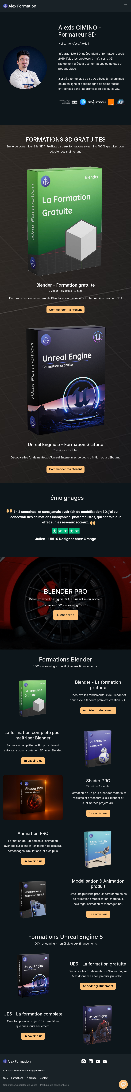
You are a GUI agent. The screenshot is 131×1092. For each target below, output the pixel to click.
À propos (32, 1078)
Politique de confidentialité (54, 1085)
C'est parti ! (65, 615)
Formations (17, 1078)
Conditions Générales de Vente (20, 1085)
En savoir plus (33, 760)
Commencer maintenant (65, 309)
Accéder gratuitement (98, 710)
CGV (5, 1078)
